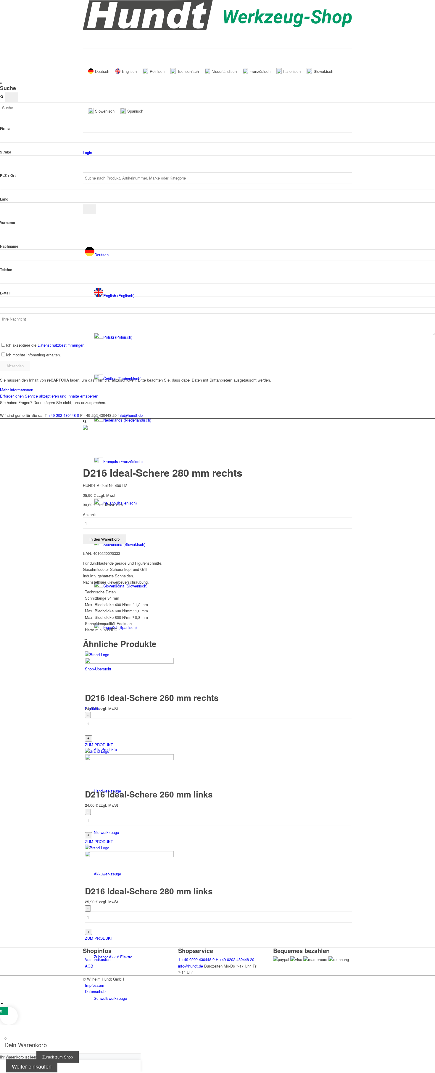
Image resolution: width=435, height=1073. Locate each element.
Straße (5, 152)
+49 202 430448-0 (63, 415)
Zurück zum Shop (57, 1057)
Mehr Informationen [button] (16, 390)
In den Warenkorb (104, 539)
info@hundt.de (190, 966)
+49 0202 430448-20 (235, 959)
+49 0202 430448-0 (196, 959)
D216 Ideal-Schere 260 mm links (149, 794)
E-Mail (5, 293)
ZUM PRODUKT (99, 744)
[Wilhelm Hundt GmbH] (217, 28)
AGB (89, 966)
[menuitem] (223, 296)
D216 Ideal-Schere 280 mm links (149, 891)
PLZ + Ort (8, 175)
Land (4, 199)
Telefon (6, 269)
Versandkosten (97, 959)
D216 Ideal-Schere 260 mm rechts (152, 697)
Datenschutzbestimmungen (61, 345)
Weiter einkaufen (31, 1066)
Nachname (9, 246)
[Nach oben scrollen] (2, 1004)
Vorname (7, 222)
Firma (5, 128)
